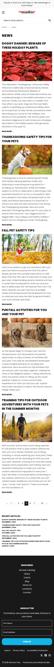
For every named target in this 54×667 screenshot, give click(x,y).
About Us (27, 585)
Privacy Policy (19, 650)
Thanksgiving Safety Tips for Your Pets (21, 525)
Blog (27, 581)
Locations (27, 588)
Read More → (8, 131)
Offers (27, 573)
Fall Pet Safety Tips (18, 230)
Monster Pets (14, 662)
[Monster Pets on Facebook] (46, 655)
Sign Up (27, 641)
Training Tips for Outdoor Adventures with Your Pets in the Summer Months (25, 404)
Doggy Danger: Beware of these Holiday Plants (24, 45)
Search (7, 650)
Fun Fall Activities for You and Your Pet (21, 536)
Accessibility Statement (37, 650)
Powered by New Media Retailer (36, 662)
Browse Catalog (27, 570)
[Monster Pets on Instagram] (50, 655)
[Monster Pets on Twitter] (41, 655)
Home (4, 27)
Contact (27, 592)
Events (27, 577)
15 (42, 503)
